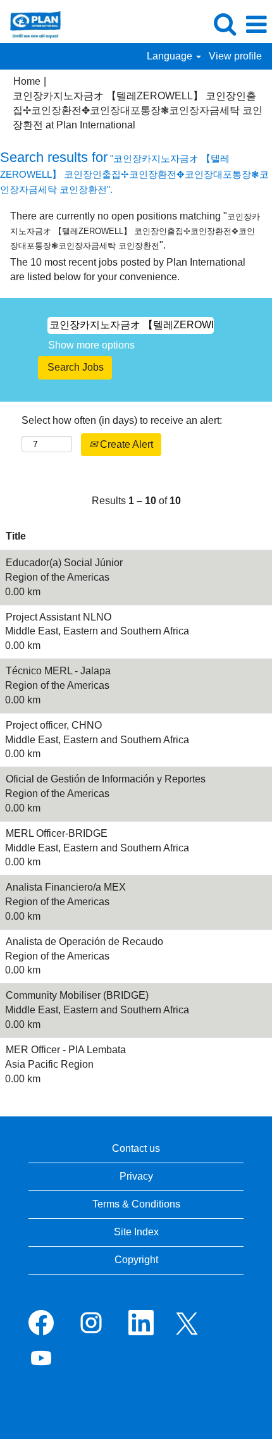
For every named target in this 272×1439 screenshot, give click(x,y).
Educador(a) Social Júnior (64, 562)
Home (26, 81)
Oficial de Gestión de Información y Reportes (106, 779)
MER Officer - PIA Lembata (66, 1049)
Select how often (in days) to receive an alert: (122, 420)
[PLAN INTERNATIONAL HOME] (30, 24)
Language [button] (171, 56)
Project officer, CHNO (54, 725)
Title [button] (16, 536)
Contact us (136, 1148)
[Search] (224, 24)
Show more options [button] (91, 345)
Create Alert (125, 444)
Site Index (136, 1231)
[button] (256, 24)
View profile (235, 56)
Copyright (136, 1259)
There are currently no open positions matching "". (135, 230)
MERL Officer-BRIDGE (57, 833)
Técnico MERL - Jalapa (58, 670)
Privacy (136, 1176)
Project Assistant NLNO (58, 617)
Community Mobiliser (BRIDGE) (77, 995)
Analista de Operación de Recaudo (84, 941)
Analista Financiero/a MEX (66, 887)
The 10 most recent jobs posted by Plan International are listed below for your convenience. (127, 269)
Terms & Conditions (136, 1204)
